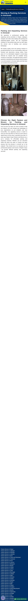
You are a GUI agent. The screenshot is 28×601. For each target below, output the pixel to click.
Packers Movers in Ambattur (7, 577)
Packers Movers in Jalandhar (8, 554)
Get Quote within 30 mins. (21, 599)
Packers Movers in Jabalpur (7, 573)
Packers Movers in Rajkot (7, 575)
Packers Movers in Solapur (7, 596)
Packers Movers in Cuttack (7, 567)
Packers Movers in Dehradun (8, 580)
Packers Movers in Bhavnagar (8, 572)
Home (2, 9)
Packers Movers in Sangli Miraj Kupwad (10, 588)
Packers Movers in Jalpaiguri (8, 550)
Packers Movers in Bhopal (7, 565)
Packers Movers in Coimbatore (8, 600)
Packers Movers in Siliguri (7, 549)
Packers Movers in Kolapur (7, 578)
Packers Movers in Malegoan (8, 564)
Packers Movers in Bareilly (7, 590)
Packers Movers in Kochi (7, 560)
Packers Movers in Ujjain (7, 583)
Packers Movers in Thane (7, 570)
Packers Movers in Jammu (7, 568)
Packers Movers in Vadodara (8, 552)
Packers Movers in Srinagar (7, 593)
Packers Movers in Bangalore (8, 598)
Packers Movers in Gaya (6, 595)
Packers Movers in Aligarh (7, 582)
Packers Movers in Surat (7, 555)
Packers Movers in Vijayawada (8, 591)
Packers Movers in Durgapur (7, 586)
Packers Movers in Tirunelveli (8, 559)
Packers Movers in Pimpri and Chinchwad (11, 557)
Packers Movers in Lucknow (7, 562)
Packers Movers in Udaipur (7, 585)
